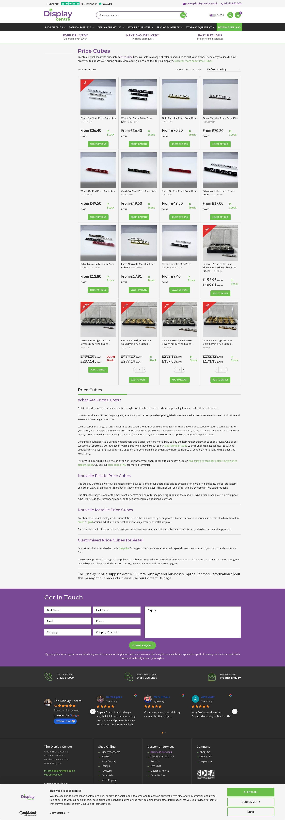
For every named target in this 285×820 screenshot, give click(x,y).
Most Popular (109, 780)
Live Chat (156, 765)
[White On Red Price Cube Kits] (98, 170)
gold (90, 521)
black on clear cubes (176, 445)
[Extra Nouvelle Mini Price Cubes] (179, 243)
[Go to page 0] (162, 732)
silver (81, 521)
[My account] (229, 15)
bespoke (124, 548)
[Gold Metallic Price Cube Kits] (179, 97)
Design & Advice (160, 770)
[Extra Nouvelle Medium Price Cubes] (98, 243)
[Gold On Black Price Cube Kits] (139, 170)
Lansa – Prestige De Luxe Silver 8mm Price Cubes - (95, 344)
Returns (155, 761)
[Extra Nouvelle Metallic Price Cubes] (139, 243)
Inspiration (206, 761)
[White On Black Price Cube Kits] (139, 97)
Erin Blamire (208, 697)
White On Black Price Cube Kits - (136, 119)
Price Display (108, 761)
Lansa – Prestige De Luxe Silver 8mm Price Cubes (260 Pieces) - (220, 267)
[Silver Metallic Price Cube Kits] (220, 97)
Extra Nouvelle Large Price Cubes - (218, 192)
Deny (250, 811)
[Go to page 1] (165, 733)
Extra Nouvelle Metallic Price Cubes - (138, 265)
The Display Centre (67, 701)
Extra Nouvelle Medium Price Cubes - (97, 265)
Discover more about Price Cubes (193, 60)
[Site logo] (58, 14)
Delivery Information (162, 756)
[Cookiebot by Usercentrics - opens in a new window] (28, 813)
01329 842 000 (232, 3)
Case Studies (158, 775)
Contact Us (206, 756)
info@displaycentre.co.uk (59, 770)
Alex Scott (113, 697)
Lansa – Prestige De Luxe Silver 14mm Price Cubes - (177, 344)
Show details (57, 812)
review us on (63, 721)
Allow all (251, 792)
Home (80, 69)
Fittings (105, 765)
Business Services (161, 751)
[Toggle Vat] (212, 15)
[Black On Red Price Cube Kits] (179, 170)
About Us (205, 751)
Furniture (106, 770)
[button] (220, 293)
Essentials (107, 775)
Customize (249, 802)
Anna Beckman (163, 697)
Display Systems (110, 751)
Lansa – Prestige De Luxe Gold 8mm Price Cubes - (136, 344)
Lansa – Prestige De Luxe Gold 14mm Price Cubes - (218, 344)
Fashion (105, 756)
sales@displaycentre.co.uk (202, 3)
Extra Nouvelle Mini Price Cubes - (176, 265)
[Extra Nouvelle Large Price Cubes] (220, 170)
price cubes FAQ (117, 464)
